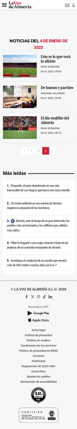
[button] (4, 5)
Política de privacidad (38, 335)
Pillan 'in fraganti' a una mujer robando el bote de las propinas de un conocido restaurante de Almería (37, 245)
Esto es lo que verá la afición (55, 58)
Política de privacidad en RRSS (38, 350)
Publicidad (38, 361)
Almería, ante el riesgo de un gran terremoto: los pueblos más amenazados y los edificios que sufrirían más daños (38, 225)
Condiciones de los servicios (38, 345)
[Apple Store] (38, 320)
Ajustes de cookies (38, 376)
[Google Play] (38, 313)
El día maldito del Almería (55, 120)
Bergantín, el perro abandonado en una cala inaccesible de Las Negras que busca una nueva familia (38, 188)
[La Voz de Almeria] (20, 4)
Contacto (38, 355)
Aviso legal (38, 330)
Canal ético (38, 371)
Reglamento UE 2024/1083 (38, 366)
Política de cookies (38, 340)
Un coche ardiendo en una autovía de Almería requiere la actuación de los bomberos (34, 205)
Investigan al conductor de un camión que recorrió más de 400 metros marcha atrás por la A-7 (37, 263)
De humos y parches (57, 87)
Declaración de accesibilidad (39, 381)
